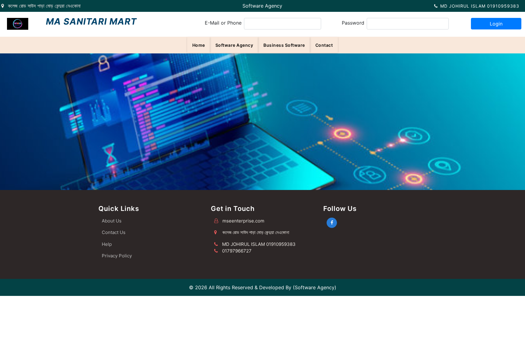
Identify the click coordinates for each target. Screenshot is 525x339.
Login (496, 24)
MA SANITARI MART (91, 21)
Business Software (284, 45)
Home (198, 45)
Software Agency (262, 6)
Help (107, 244)
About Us (112, 221)
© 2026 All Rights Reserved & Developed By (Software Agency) (262, 287)
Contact (324, 45)
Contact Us (113, 232)
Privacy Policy (117, 256)
